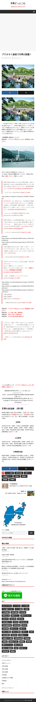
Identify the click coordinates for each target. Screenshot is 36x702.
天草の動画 (5, 666)
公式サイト (12, 431)
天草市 (31, 632)
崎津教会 (24, 476)
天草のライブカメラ (26, 615)
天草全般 (4, 675)
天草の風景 (5, 628)
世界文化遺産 (19, 473)
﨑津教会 (12, 479)
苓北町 (16, 648)
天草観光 (17, 476)
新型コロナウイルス (7, 645)
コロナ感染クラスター (8, 609)
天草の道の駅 (16, 625)
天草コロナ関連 (16, 632)
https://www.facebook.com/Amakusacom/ (14, 581)
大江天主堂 (22, 612)
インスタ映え (25, 606)
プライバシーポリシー (8, 688)
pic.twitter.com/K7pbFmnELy (16, 209)
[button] (34, 11)
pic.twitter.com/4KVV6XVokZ (23, 188)
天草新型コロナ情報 (7, 638)
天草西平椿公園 (18, 638)
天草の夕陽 (13, 619)
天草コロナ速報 (6, 632)
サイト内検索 (5, 530)
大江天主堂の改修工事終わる (16, 316)
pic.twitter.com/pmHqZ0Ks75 (11, 272)
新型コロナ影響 (18, 645)
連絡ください (9, 176)
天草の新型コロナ (7, 622)
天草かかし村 (6, 615)
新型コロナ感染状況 (7, 648)
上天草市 (26, 609)
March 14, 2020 (25, 192)
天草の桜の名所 (23, 622)
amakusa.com (17, 58)
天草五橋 (26, 414)
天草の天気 (20, 619)
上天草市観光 (6, 612)
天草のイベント (15, 615)
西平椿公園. (5, 651)
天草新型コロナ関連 (7, 678)
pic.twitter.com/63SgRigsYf (14, 228)
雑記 (3, 683)
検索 (31, 533)
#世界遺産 (19, 270)
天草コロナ (22, 628)
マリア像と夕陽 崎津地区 (15, 312)
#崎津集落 (12, 270)
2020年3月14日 (7, 58)
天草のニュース (6, 663)
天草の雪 (24, 625)
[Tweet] (26, 93)
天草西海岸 (27, 638)
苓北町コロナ (23, 648)
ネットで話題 (9, 473)
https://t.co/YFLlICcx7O (10, 333)
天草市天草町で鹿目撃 (8, 555)
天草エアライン (14, 628)
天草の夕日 (5, 619)
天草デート (27, 473)
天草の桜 (15, 622)
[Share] (10, 93)
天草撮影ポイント (7, 476)
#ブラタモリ (11, 188)
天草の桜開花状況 (7, 625)
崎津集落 (5, 479)
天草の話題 (5, 669)
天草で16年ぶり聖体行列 (14, 314)
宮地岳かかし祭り (13, 641)
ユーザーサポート (7, 660)
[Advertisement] (18, 32)
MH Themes (28, 700)
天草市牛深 (14, 635)
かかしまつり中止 (7, 606)
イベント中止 (16, 606)
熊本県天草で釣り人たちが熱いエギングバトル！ (15, 573)
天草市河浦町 (6, 635)
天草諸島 (14, 414)
